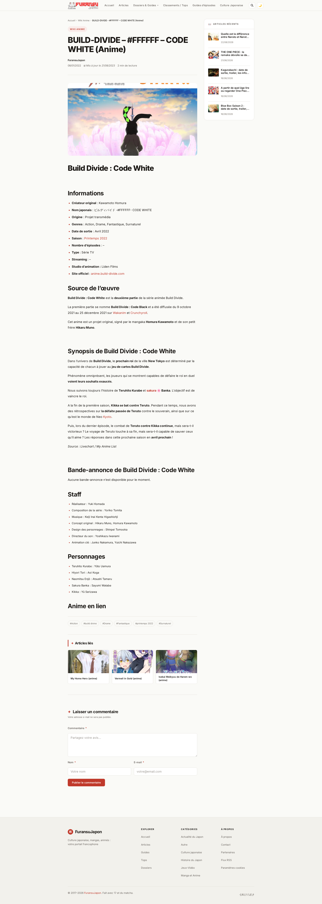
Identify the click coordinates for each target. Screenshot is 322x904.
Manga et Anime (190, 875)
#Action (74, 623)
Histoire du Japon (191, 860)
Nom (72, 762)
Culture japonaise (191, 852)
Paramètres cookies (233, 867)
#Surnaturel (165, 623)
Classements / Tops (175, 5)
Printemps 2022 (95, 238)
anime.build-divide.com (107, 273)
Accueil (109, 5)
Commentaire (77, 728)
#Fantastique (123, 623)
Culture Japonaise (231, 5)
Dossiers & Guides (144, 5)
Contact (225, 844)
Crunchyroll (138, 313)
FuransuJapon (92, 892)
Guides (145, 852)
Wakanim (119, 313)
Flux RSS (226, 860)
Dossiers (146, 867)
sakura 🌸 (154, 390)
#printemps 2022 (144, 623)
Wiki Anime (84, 20)
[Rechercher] (252, 5)
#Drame (106, 623)
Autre (184, 844)
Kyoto (107, 417)
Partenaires (228, 852)
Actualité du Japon (192, 836)
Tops (144, 860)
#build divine (90, 623)
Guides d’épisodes (204, 5)
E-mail (139, 762)
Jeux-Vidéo (188, 867)
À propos (226, 836)
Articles (123, 5)
